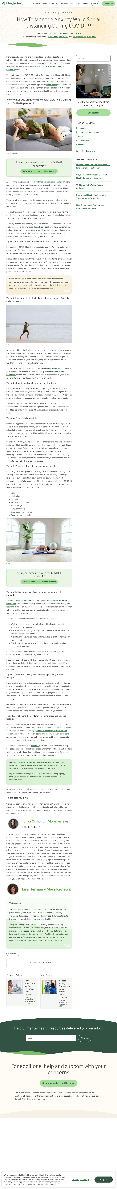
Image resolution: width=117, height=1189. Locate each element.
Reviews (64, 4)
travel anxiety (52, 84)
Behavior (80, 144)
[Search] (108, 58)
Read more (12, 953)
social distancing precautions (42, 182)
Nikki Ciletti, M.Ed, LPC (58, 36)
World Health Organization (21, 600)
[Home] (12, 3)
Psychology (66, 13)
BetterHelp (35, 745)
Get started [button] (94, 112)
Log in (95, 4)
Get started (108, 4)
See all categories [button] (85, 151)
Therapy (80, 136)
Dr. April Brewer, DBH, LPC (84, 36)
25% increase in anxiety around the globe (25, 227)
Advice (51, 4)
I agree (103, 1179)
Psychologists (82, 140)
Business (36, 4)
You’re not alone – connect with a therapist (39, 171)
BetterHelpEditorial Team (71, 33)
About (44, 4)
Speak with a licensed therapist (58, 1083)
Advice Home (50, 13)
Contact (86, 4)
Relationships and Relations (88, 132)
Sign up (85, 1038)
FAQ (57, 4)
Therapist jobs (75, 4)
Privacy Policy (31, 1177)
